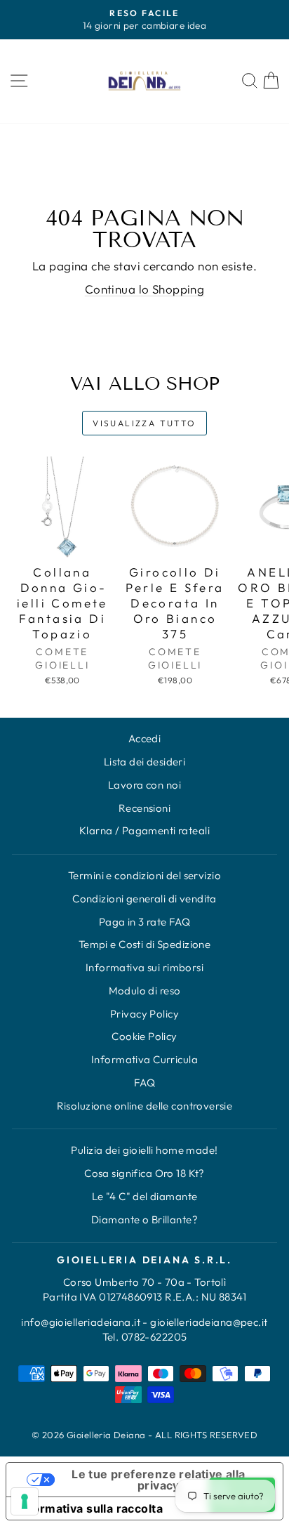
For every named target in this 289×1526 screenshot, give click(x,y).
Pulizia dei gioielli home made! (144, 1150)
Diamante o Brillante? (144, 1219)
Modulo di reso (145, 990)
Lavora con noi (144, 784)
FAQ (144, 1082)
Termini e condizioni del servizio (144, 875)
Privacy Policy (144, 1013)
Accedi (144, 738)
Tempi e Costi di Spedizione (144, 944)
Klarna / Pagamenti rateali (144, 830)
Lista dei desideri (145, 761)
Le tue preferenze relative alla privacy (158, 1479)
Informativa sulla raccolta (90, 1508)
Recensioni (144, 808)
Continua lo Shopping (145, 289)
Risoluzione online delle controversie (145, 1105)
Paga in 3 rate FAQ (145, 921)
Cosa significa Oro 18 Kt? (144, 1173)
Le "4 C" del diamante (145, 1196)
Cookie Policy (144, 1036)
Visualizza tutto (144, 423)
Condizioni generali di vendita (144, 898)
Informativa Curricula (144, 1059)
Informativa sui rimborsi (144, 967)
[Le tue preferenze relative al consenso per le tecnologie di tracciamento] (24, 1501)
